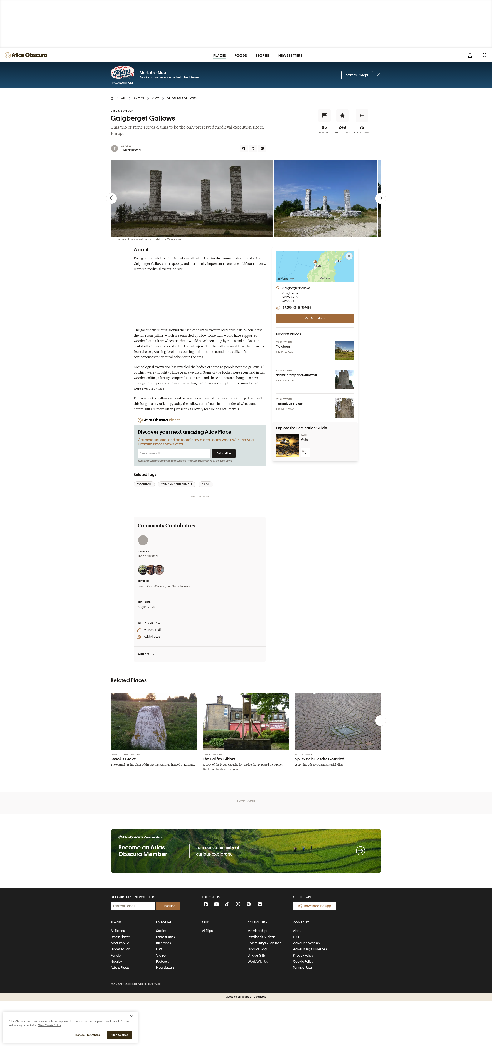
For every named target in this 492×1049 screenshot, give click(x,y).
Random (117, 955)
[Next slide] (380, 198)
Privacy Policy (208, 461)
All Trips (207, 930)
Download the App (317, 906)
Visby (304, 439)
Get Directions (315, 318)
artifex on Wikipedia (168, 239)
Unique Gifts (257, 955)
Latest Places (120, 936)
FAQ (296, 936)
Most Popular (120, 943)
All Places (118, 930)
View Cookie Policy (49, 1025)
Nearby (116, 961)
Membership (257, 930)
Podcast (162, 961)
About (298, 930)
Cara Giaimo (156, 586)
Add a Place (120, 967)
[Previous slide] (111, 198)
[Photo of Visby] (287, 445)
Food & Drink (165, 936)
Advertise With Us (306, 943)
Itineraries (163, 943)
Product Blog (257, 949)
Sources (143, 654)
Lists (159, 949)
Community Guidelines (264, 943)
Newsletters (165, 967)
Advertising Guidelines (310, 949)
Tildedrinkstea (131, 150)
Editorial (164, 922)
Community (258, 922)
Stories (161, 930)
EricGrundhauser (178, 586)
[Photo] (344, 350)
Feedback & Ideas (261, 936)
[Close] (131, 1016)
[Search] (485, 55)
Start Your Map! (357, 75)
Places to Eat (120, 949)
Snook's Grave (123, 759)
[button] (324, 115)
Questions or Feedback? (246, 996)
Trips (206, 922)
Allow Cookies (119, 1034)
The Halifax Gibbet (219, 759)
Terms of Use (226, 461)
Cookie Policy (303, 961)
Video (161, 955)
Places (116, 922)
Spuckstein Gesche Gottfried (319, 759)
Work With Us (258, 961)
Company (301, 922)
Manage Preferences (87, 1034)
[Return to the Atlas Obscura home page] (27, 55)
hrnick (142, 586)
